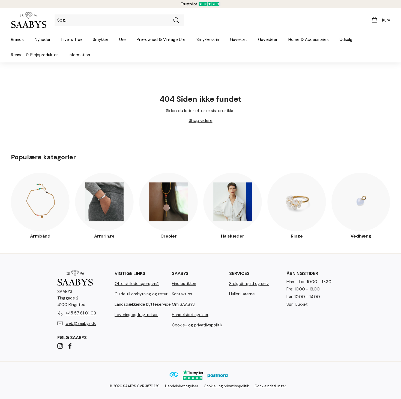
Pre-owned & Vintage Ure (161, 39)
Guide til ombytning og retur (141, 294)
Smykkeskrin (207, 39)
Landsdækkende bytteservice (143, 304)
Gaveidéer (267, 39)
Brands (17, 39)
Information (79, 55)
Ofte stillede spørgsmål (137, 283)
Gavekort (238, 39)
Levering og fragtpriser (136, 314)
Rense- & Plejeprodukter (34, 55)
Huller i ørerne (242, 294)
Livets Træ (71, 39)
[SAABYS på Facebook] (70, 346)
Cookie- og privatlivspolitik (197, 325)
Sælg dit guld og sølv (249, 283)
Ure (122, 39)
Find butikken (184, 283)
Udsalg (346, 39)
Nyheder (42, 39)
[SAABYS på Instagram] (60, 346)
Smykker (100, 39)
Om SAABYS (183, 304)
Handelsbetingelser (190, 314)
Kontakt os (182, 294)
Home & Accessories (308, 39)
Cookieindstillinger (270, 386)
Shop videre (201, 120)
